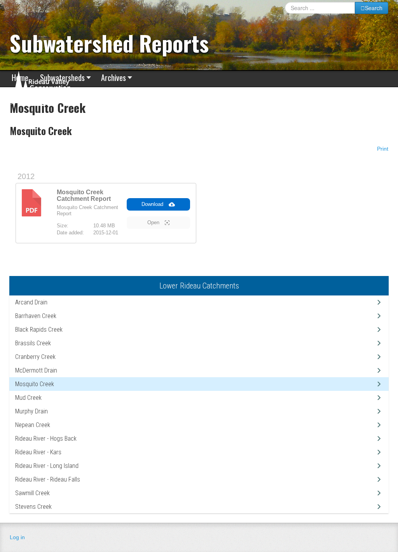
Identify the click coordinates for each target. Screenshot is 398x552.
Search (373, 8)
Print (381, 149)
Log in (17, 537)
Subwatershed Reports (109, 42)
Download (153, 204)
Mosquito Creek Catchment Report (84, 195)
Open (154, 222)
